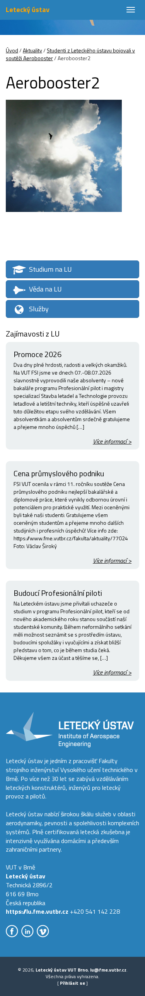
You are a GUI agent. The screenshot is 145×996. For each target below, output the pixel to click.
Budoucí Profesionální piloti (58, 593)
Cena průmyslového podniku (59, 473)
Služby (39, 309)
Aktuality (32, 50)
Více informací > (112, 441)
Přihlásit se (72, 983)
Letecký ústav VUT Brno (62, 969)
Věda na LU (45, 289)
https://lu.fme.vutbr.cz (37, 911)
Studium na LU (50, 269)
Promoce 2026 (37, 354)
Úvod (12, 50)
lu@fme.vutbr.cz (108, 969)
